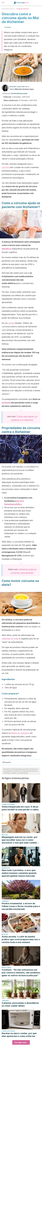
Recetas (5, 934)
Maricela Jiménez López (24, 89)
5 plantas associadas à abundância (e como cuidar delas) (20, 1004)
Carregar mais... (21, 1042)
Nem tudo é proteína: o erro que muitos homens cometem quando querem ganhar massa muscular (19, 873)
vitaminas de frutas (10, 638)
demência (6, 249)
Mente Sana (6, 967)
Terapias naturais (22, 9)
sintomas (6, 402)
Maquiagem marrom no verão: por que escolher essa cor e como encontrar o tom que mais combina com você (20, 840)
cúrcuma (5, 167)
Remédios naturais (8, 9)
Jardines (5, 901)
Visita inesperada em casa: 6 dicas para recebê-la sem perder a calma (20, 808)
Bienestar (5, 868)
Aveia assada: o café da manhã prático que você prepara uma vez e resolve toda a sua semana (21, 939)
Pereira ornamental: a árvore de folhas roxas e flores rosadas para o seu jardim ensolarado (21, 906)
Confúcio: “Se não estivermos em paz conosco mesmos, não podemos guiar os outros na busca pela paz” (21, 972)
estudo (11, 323)
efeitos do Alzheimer (20, 733)
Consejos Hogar (8, 804)
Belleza (5, 835)
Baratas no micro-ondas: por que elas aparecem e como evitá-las (19, 1034)
